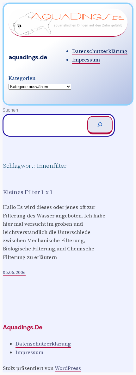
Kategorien (22, 77)
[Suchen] (100, 125)
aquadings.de (28, 57)
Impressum (86, 59)
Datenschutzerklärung (99, 51)
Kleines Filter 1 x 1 (28, 192)
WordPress (68, 368)
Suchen (10, 110)
